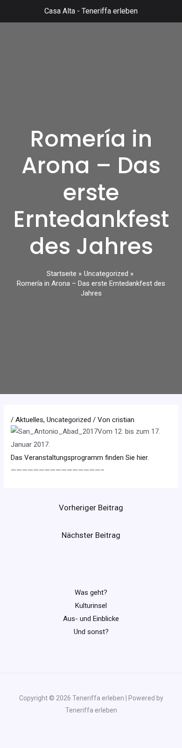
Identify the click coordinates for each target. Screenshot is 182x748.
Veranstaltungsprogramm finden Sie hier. (86, 457)
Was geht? (91, 592)
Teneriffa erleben (110, 11)
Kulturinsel (91, 605)
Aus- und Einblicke (91, 618)
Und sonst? (91, 632)
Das (17, 457)
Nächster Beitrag (91, 535)
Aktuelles (29, 420)
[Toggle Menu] (12, 11)
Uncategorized (69, 420)
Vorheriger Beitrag (91, 507)
